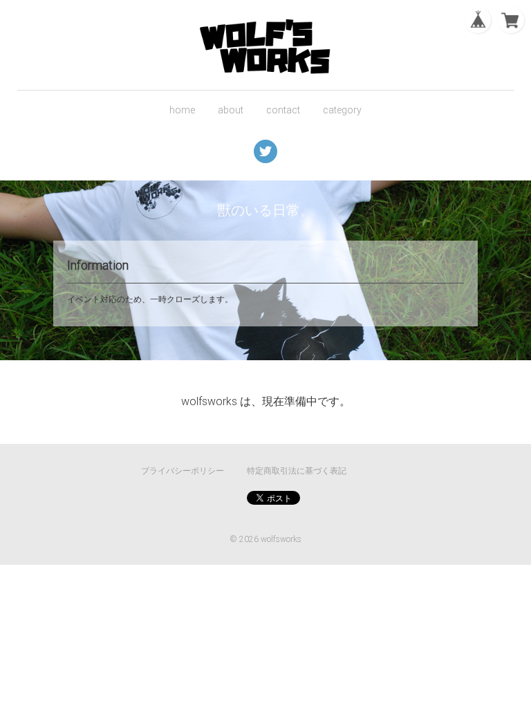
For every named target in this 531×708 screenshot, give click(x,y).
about (230, 109)
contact (283, 109)
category (342, 109)
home (182, 109)
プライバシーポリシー (182, 471)
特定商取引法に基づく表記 (296, 471)
